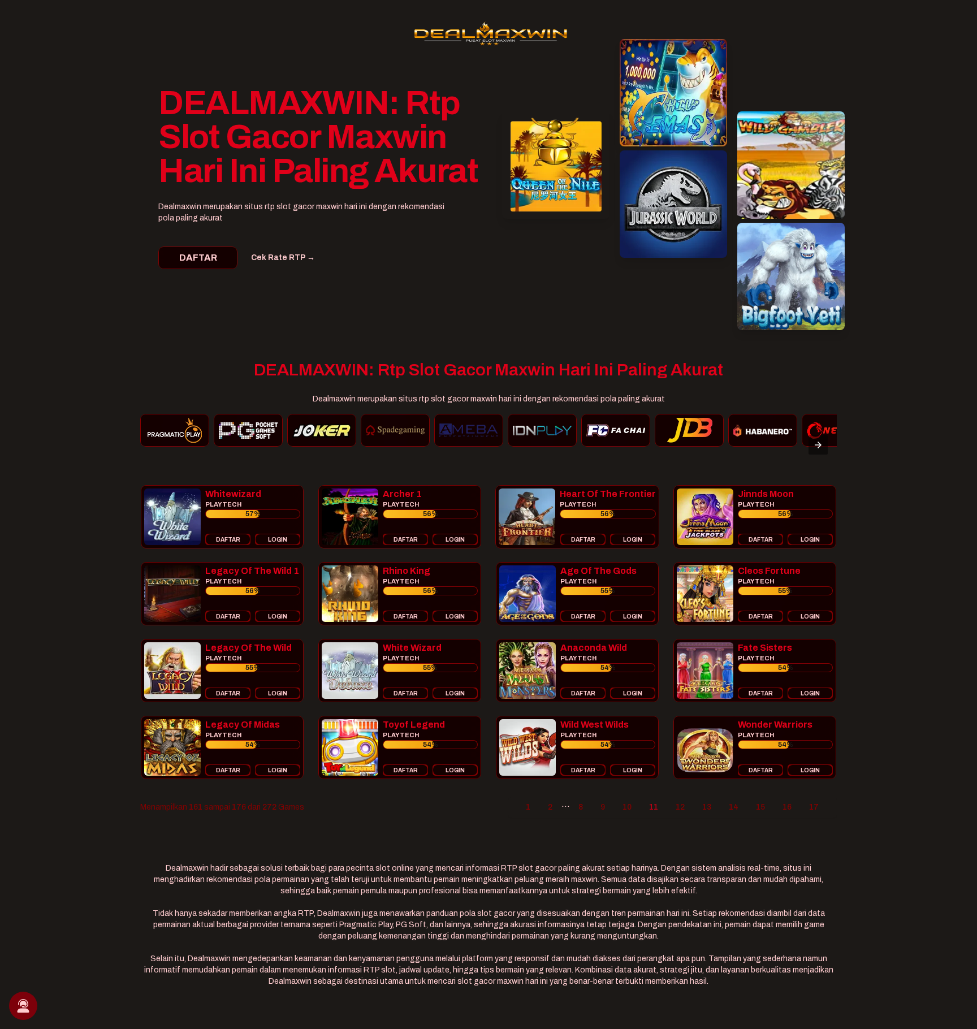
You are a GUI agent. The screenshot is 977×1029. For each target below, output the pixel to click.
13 (706, 807)
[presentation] (818, 445)
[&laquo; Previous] (512, 807)
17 (814, 807)
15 (760, 807)
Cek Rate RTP (283, 257)
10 (627, 807)
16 (787, 807)
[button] (222, 516)
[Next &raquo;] (832, 807)
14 (733, 807)
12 (680, 807)
